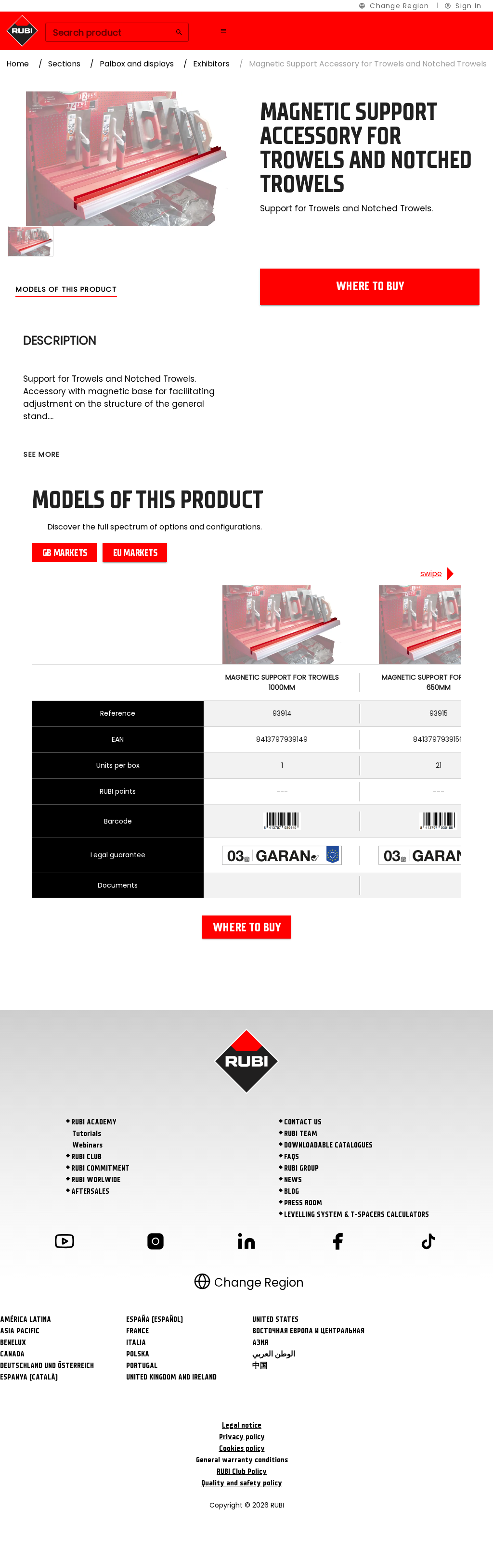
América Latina (25, 1319)
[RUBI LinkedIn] (246, 1243)
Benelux (13, 1342)
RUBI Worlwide (95, 1179)
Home (17, 63)
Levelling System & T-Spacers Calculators (356, 1214)
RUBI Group (301, 1168)
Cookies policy (242, 1448)
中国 (260, 1365)
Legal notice (241, 1425)
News (293, 1179)
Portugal (141, 1365)
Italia (136, 1342)
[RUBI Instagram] (155, 1243)
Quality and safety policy (241, 1483)
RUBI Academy (94, 1122)
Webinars (87, 1145)
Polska (137, 1354)
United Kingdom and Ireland (171, 1377)
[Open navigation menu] (223, 30)
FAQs (291, 1156)
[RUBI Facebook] (337, 1243)
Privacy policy (242, 1436)
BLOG (291, 1191)
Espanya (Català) (29, 1377)
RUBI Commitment (100, 1168)
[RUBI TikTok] (428, 1243)
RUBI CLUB (86, 1156)
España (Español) (154, 1319)
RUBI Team (300, 1133)
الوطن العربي (273, 1354)
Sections (64, 63)
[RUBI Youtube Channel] (64, 1243)
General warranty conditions (242, 1460)
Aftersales (90, 1191)
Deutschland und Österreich (47, 1365)
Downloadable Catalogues (328, 1145)
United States (275, 1319)
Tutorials (86, 1133)
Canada (12, 1354)
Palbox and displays (137, 63)
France (137, 1331)
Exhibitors (211, 63)
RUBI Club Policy (242, 1471)
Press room (303, 1203)
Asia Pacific (19, 1331)
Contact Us (303, 1122)
